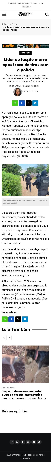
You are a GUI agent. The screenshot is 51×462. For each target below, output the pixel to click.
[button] (4, 337)
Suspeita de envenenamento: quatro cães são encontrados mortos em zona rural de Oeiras (24, 395)
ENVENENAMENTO (9, 387)
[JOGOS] (25, 46)
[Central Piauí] (26, 14)
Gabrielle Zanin (30, 92)
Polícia (14, 24)
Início (6, 24)
